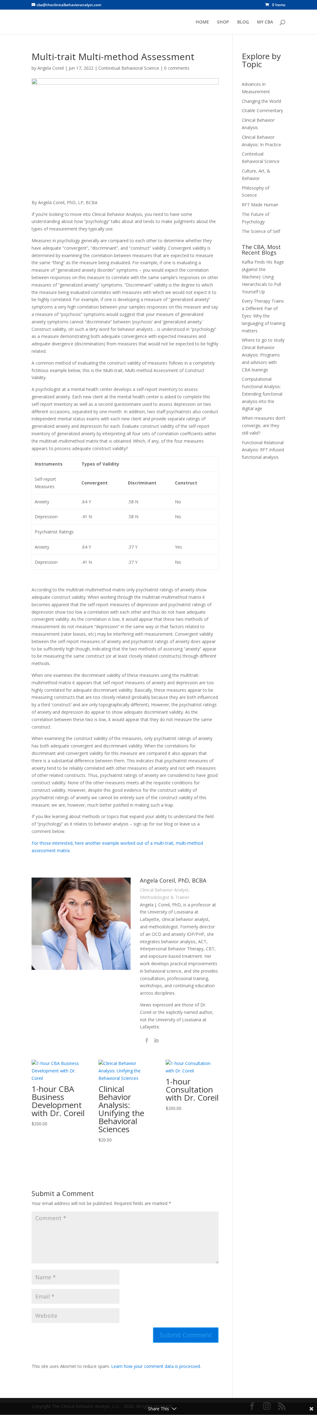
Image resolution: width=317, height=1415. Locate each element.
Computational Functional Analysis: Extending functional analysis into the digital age (262, 393)
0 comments (176, 68)
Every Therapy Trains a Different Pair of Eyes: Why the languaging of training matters (263, 315)
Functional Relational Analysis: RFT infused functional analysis (263, 450)
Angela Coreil (50, 68)
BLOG (243, 22)
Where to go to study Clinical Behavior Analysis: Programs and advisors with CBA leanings (263, 354)
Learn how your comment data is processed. (156, 1366)
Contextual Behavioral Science (128, 68)
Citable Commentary (262, 110)
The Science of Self (261, 231)
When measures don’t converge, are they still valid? (263, 425)
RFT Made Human (260, 205)
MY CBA (265, 22)
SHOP (223, 22)
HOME (202, 22)
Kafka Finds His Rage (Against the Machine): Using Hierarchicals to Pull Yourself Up (263, 276)
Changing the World (261, 101)
